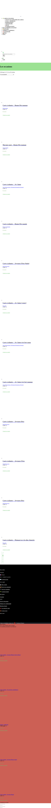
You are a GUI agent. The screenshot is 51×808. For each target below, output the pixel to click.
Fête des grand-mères (6, 226)
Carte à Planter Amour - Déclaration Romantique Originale (13, 187)
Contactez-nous (5, 579)
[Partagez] (3, 806)
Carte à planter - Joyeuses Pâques (7, 794)
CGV (1, 599)
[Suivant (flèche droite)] (1, 805)
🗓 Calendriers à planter (9, 27)
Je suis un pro (4, 610)
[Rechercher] (4, 56)
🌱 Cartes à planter (8, 18)
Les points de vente (6, 608)
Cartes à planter (5, 147)
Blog (4, 34)
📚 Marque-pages (9, 26)
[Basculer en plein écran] (1, 806)
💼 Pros (5, 33)
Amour (7, 25)
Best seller (4, 305)
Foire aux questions (6, 589)
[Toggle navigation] (20, 16)
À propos (2, 597)
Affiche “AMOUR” (4, 724)
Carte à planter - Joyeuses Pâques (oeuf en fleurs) (10, 654)
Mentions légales (3, 606)
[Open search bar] (3, 52)
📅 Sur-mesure (6, 31)
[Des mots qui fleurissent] (10, 16)
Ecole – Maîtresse (10, 21)
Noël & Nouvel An (6, 266)
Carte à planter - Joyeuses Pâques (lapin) (8, 759)
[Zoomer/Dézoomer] (0, 806)
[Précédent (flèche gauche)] (0, 805)
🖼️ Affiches (6, 29)
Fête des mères (5, 108)
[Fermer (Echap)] (4, 806)
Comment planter (5, 591)
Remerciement (9, 22)
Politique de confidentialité (5, 603)
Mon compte (4, 584)
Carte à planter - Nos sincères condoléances (9, 689)
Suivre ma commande (6, 587)
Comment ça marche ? (9, 30)
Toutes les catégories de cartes (14, 19)
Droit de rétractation (4, 601)
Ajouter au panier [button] (6, 115)
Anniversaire (9, 23)
